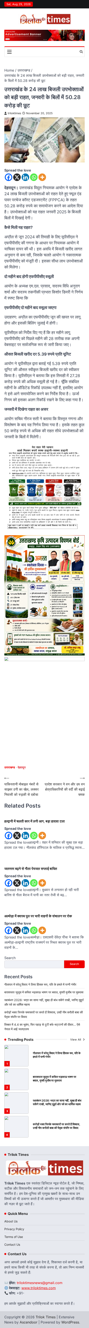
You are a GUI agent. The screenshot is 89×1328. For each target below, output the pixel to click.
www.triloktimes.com (38, 1288)
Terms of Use (13, 1237)
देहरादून (21, 767)
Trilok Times (46, 1317)
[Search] (81, 51)
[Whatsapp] (34, 177)
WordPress (70, 1322)
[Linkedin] (25, 177)
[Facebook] (8, 177)
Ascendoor (28, 1322)
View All (76, 1039)
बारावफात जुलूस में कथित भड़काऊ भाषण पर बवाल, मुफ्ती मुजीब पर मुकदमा (43, 992)
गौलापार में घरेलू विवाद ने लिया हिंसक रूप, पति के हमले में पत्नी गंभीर (40, 984)
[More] (42, 177)
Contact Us (12, 1244)
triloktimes (14, 113)
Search (10, 958)
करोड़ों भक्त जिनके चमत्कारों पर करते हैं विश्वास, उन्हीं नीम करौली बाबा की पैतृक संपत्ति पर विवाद (56, 1126)
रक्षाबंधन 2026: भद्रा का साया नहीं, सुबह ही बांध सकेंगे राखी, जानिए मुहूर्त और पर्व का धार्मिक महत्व (57, 1102)
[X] (17, 177)
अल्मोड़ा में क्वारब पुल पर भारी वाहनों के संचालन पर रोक (38, 916)
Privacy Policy (14, 1229)
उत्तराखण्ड (9, 767)
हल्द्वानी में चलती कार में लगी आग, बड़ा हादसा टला (34, 821)
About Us (10, 1221)
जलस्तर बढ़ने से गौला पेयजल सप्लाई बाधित (30, 868)
